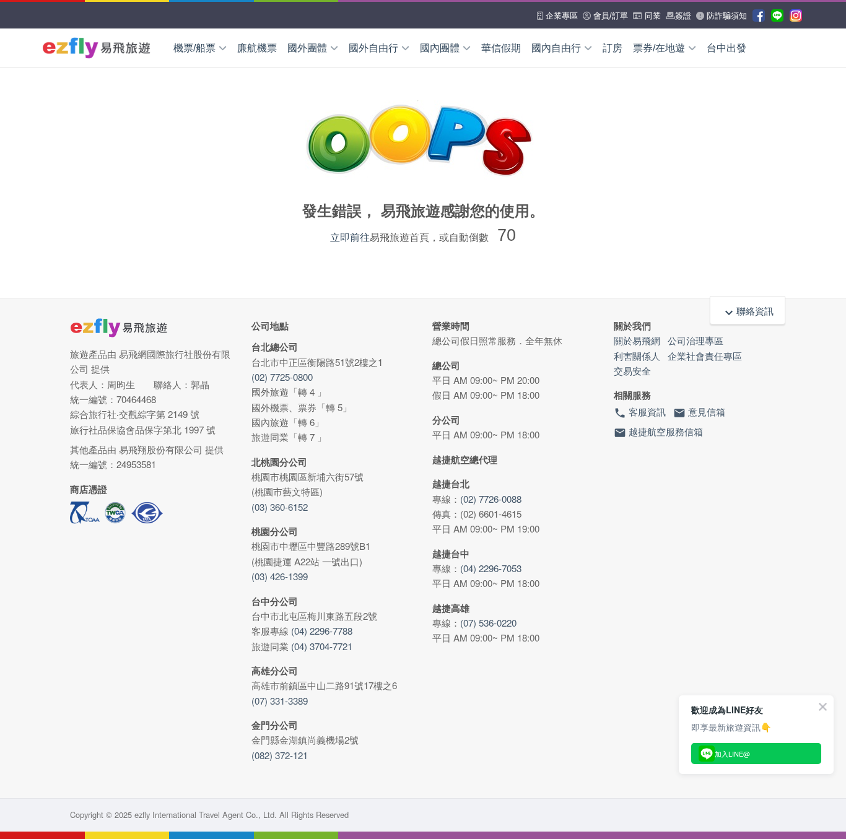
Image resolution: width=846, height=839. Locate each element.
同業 (651, 15)
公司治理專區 (695, 340)
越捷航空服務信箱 (658, 432)
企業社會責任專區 (705, 355)
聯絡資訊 (748, 312)
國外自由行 (373, 48)
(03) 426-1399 (279, 576)
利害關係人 (637, 355)
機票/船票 (194, 48)
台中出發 (726, 48)
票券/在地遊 (659, 48)
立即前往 (350, 237)
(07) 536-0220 (488, 622)
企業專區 (560, 15)
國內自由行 (556, 48)
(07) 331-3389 (279, 700)
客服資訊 (640, 412)
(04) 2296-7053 (490, 568)
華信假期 (501, 48)
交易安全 (632, 370)
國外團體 (307, 48)
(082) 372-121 (279, 755)
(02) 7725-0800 (282, 376)
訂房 (612, 48)
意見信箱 (699, 412)
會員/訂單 (609, 15)
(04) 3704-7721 (321, 646)
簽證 (683, 15)
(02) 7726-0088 (490, 498)
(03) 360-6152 (279, 506)
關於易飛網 (637, 340)
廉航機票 (257, 48)
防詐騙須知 (725, 15)
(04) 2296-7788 (321, 630)
